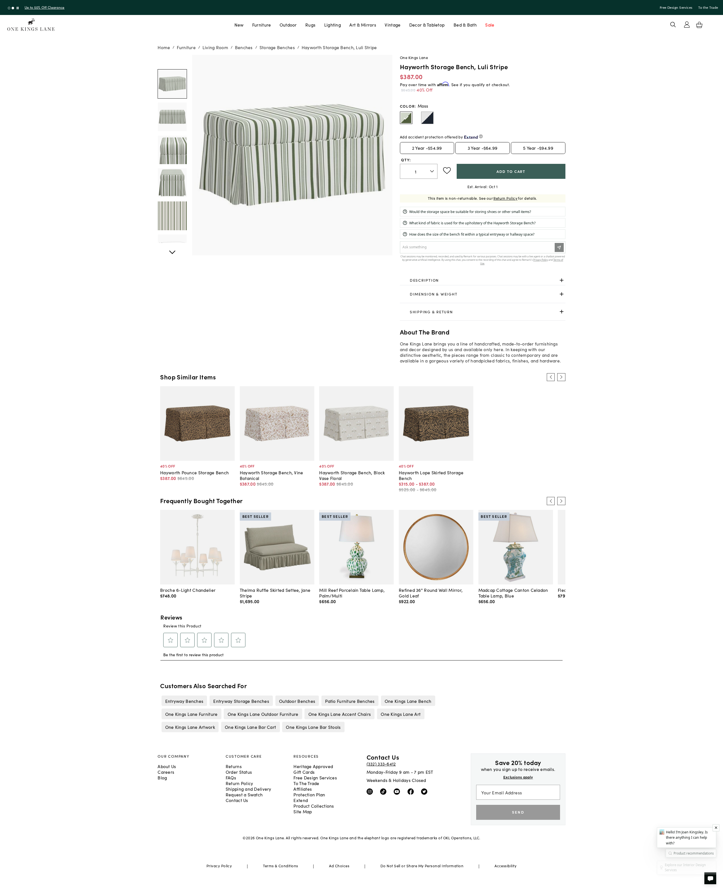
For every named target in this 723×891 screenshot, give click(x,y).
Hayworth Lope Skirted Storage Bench (431, 475)
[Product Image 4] (172, 216)
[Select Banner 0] (9, 8)
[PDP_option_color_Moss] (406, 118)
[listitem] (184, 700)
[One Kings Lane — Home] (31, 24)
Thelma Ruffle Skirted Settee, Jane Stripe (275, 593)
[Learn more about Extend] (481, 136)
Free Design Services (676, 7)
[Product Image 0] (172, 84)
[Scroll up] (172, 249)
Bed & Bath (465, 24)
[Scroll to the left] (551, 377)
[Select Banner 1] (13, 8)
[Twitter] (425, 791)
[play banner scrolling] (17, 8)
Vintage (392, 24)
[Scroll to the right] (561, 377)
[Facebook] (412, 791)
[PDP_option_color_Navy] (427, 118)
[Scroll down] (172, 61)
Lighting (332, 24)
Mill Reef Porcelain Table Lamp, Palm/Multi (352, 593)
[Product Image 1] (172, 117)
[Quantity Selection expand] (432, 171)
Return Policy (505, 198)
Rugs (310, 24)
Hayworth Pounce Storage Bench (194, 472)
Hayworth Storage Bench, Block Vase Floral (352, 475)
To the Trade (708, 7)
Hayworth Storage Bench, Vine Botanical (271, 475)
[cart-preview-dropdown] (699, 25)
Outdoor (288, 24)
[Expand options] (561, 280)
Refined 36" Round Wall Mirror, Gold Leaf (431, 593)
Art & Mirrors (362, 24)
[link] (482, 280)
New (239, 24)
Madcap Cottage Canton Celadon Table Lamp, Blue (513, 593)
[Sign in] (687, 24)
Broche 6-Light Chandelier (187, 590)
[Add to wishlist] (447, 170)
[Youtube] (398, 791)
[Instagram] (371, 791)
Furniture (261, 24)
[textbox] (418, 171)
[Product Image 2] (172, 150)
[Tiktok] (384, 791)
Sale (489, 24)
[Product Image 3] (172, 182)
